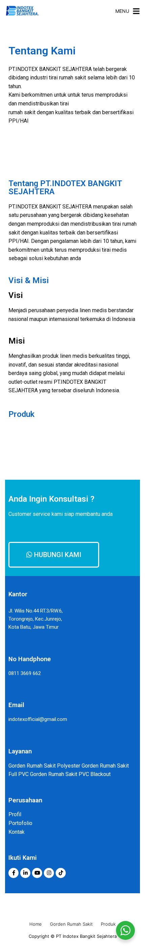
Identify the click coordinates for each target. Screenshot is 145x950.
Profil (14, 814)
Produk (108, 924)
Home (35, 924)
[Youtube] (37, 873)
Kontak (16, 832)
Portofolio (20, 823)
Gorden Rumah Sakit (71, 924)
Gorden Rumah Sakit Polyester (44, 765)
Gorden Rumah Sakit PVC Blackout (70, 774)
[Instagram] (49, 873)
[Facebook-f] (13, 873)
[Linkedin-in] (25, 873)
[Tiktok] (61, 873)
